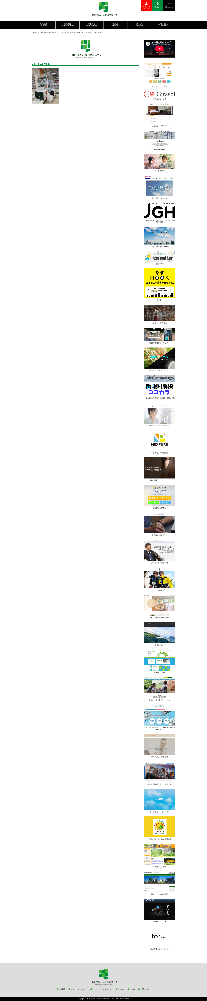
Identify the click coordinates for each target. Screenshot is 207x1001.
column (132, 989)
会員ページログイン (146, 7)
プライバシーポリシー (79, 989)
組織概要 (62, 989)
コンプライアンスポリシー (103, 989)
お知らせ (121, 989)
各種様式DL (157, 7)
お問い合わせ (169, 7)
